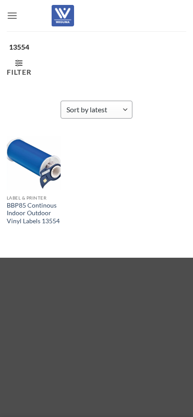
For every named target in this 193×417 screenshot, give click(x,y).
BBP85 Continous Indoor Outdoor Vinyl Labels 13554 (33, 213)
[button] (12, 15)
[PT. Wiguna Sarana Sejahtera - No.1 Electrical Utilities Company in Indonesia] (63, 15)
